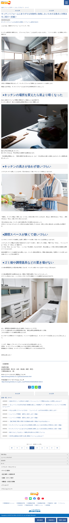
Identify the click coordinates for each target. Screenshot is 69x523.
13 (37, 448)
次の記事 (51, 10)
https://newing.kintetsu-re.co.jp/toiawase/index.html (16, 376)
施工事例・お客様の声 (8, 474)
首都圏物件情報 (31, 503)
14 (42, 448)
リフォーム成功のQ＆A (31, 22)
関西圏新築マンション (9, 503)
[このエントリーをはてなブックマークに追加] (39, 387)
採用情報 (48, 505)
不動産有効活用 (29, 505)
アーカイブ (5, 485)
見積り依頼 (62, 520)
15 (47, 448)
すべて (3, 22)
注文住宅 (20, 505)
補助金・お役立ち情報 (8, 481)
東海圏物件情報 (41, 503)
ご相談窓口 (51, 520)
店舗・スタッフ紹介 (8, 478)
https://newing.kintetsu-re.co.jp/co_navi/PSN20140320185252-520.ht (22, 382)
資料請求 (40, 520)
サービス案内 (6, 470)
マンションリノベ (7, 489)
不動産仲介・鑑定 (52, 503)
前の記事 (17, 10)
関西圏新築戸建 (21, 503)
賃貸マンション (39, 505)
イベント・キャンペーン (9, 467)
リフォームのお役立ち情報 (15, 22)
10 (22, 448)
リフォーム (62, 503)
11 (27, 448)
